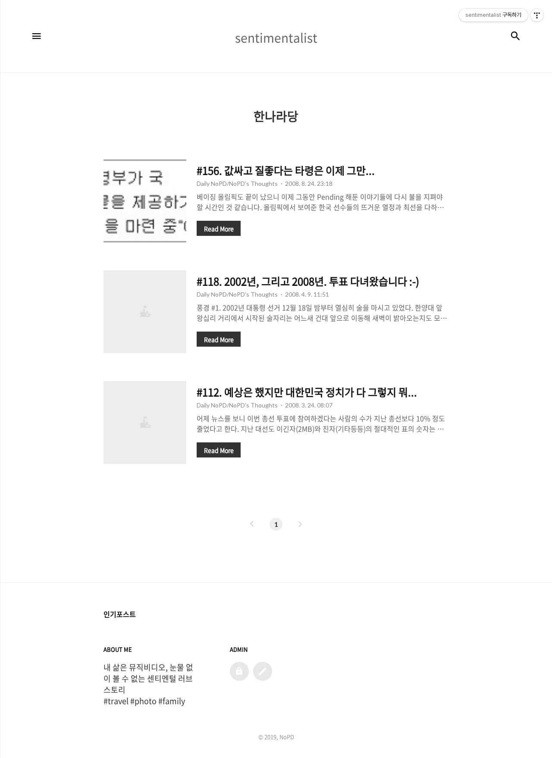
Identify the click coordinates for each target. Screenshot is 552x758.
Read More (219, 228)
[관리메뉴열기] (536, 15)
